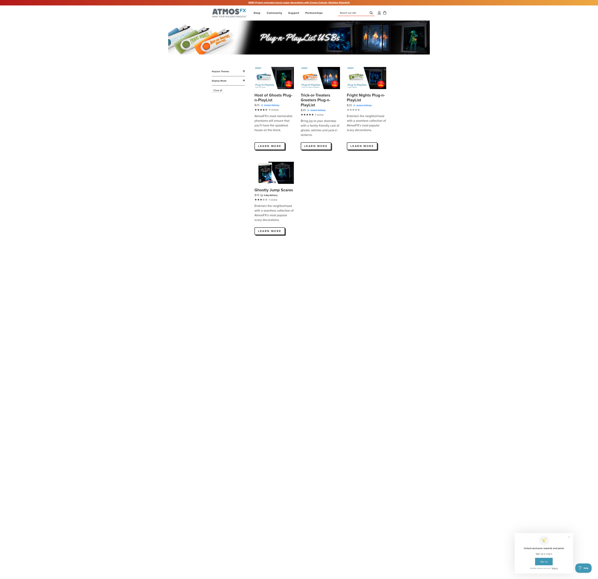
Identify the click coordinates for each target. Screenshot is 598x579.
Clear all (217, 90)
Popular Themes (220, 71)
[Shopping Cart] (384, 13)
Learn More (269, 146)
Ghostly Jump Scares (273, 190)
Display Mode (219, 80)
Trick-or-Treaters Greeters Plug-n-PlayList (315, 100)
